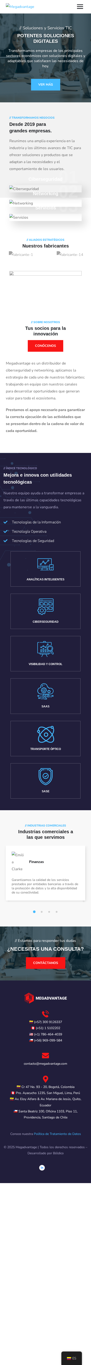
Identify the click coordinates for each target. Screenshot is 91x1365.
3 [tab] (50, 911)
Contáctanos (45, 963)
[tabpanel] (45, 878)
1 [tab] (35, 911)
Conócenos (45, 346)
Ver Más (45, 84)
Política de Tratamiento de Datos (57, 1134)
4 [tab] (57, 911)
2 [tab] (42, 911)
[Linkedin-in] (42, 1168)
